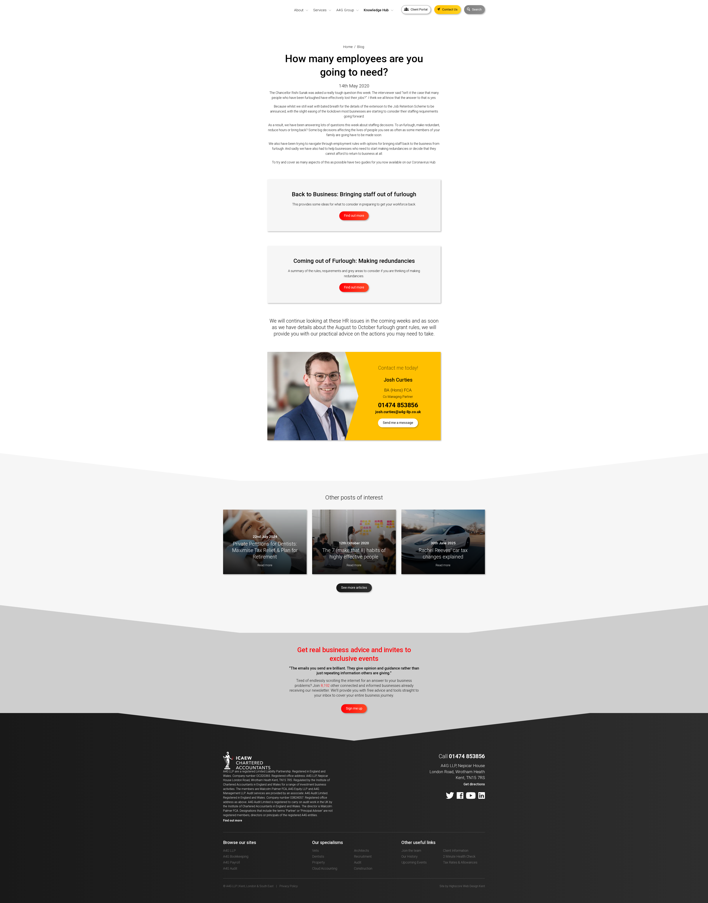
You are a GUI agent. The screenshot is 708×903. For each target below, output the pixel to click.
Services (320, 10)
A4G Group (345, 10)
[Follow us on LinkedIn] (481, 796)
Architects (361, 850)
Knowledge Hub (376, 10)
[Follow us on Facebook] (460, 796)
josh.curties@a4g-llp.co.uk (398, 412)
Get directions (474, 784)
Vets (315, 850)
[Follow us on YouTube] (471, 796)
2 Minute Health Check (459, 856)
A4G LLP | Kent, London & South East (235, 16)
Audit (357, 862)
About (298, 10)
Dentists (318, 856)
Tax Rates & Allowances (460, 862)
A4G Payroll (231, 862)
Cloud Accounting (324, 868)
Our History (409, 856)
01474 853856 (398, 405)
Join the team (411, 850)
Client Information (455, 850)
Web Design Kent (474, 886)
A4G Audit (230, 868)
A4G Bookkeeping (235, 856)
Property (318, 862)
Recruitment (363, 856)
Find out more (232, 820)
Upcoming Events (414, 862)
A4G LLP (229, 850)
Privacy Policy (289, 886)
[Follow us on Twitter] (450, 796)
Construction (363, 868)
